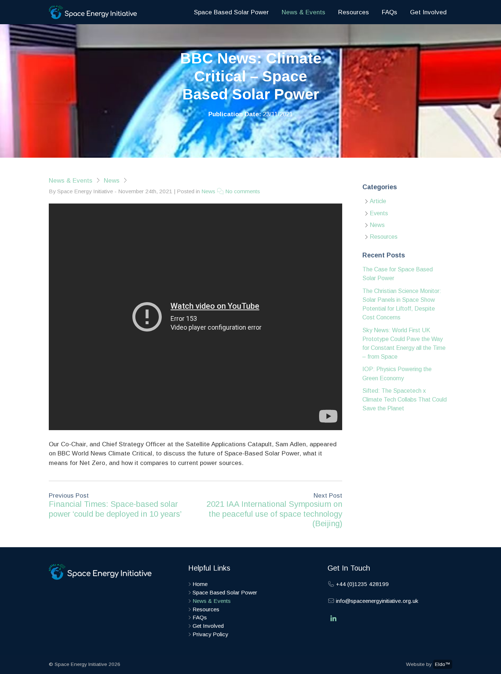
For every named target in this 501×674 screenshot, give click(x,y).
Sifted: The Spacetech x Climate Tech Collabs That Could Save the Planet (404, 399)
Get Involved (428, 12)
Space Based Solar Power (231, 12)
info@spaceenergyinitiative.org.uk (376, 601)
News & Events (303, 12)
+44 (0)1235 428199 (361, 584)
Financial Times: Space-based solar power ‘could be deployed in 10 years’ (115, 509)
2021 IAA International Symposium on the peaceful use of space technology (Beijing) (274, 513)
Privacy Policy (210, 634)
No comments (242, 191)
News (112, 180)
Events (379, 213)
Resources (353, 12)
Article (378, 201)
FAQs (389, 12)
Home (200, 584)
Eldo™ (442, 664)
